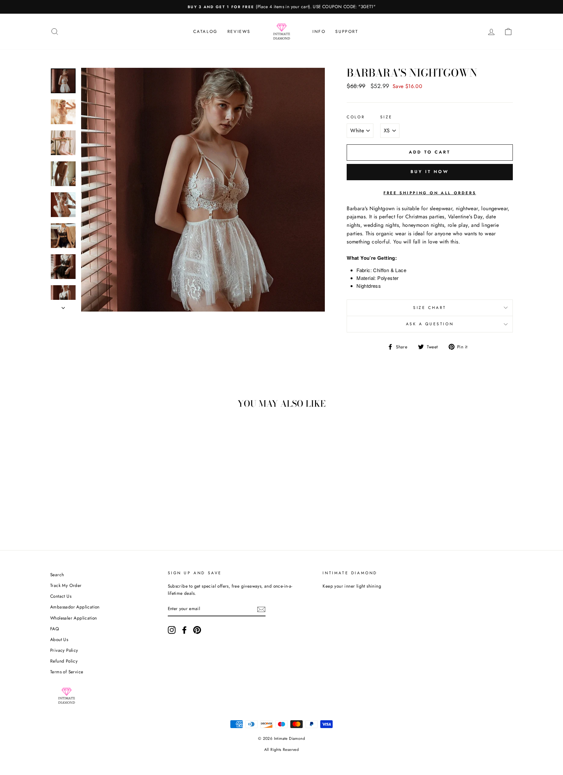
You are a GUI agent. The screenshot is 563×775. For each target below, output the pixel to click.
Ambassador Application (75, 607)
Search (57, 574)
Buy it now (430, 171)
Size (386, 117)
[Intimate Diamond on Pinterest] (197, 630)
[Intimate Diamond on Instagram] (172, 630)
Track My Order (66, 585)
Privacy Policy (64, 650)
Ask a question (430, 324)
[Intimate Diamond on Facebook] (184, 630)
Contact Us (60, 596)
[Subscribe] (261, 609)
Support (346, 31)
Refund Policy (64, 661)
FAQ (54, 628)
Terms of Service (66, 671)
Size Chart (429, 308)
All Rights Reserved (281, 750)
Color (356, 117)
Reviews (239, 31)
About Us (59, 639)
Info (318, 31)
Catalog (205, 31)
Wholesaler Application (73, 618)
